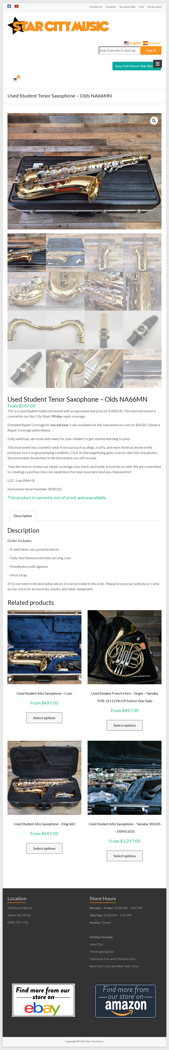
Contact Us (95, 6)
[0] (15, 79)
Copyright (71, 1041)
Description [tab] (23, 516)
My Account (154, 6)
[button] (154, 121)
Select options (44, 718)
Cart (141, 6)
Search (151, 50)
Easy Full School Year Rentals (136, 66)
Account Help (127, 6)
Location (111, 6)
